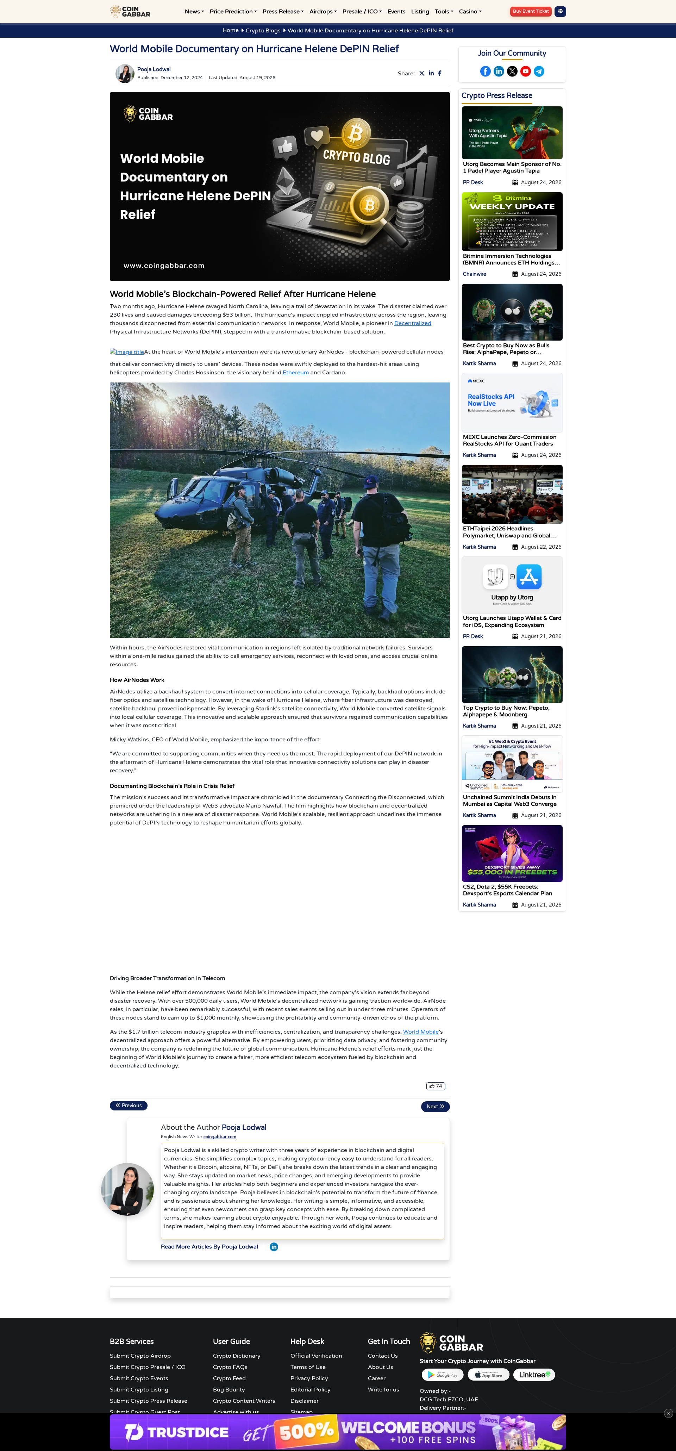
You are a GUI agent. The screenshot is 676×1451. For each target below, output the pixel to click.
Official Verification (316, 1355)
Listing (420, 11)
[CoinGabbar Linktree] (534, 1375)
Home (231, 30)
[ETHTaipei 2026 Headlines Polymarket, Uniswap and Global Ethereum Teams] (512, 494)
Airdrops (321, 11)
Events (397, 11)
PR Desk (473, 183)
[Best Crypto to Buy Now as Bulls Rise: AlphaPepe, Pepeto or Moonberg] (512, 311)
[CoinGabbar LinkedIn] (274, 1246)
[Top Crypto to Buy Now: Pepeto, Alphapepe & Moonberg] (512, 674)
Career (377, 1378)
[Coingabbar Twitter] (423, 73)
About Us (380, 1367)
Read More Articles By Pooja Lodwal (209, 1246)
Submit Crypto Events (139, 1378)
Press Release (281, 11)
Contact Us (383, 1355)
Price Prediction (231, 11)
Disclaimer (304, 1401)
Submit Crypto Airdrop (140, 1355)
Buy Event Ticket (531, 11)
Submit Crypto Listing (139, 1389)
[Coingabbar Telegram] (539, 71)
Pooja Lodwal (154, 69)
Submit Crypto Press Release (148, 1401)
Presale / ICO (360, 11)
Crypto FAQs (230, 1367)
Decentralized (412, 323)
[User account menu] (560, 11)
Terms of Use (308, 1367)
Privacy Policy (309, 1378)
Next (433, 1107)
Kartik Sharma (479, 364)
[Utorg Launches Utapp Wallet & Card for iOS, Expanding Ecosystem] (512, 584)
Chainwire (474, 274)
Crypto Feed (229, 1378)
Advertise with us (236, 1412)
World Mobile (421, 1031)
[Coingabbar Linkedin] (433, 73)
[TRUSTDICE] (338, 1432)
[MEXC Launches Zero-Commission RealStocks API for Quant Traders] (512, 402)
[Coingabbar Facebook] (441, 73)
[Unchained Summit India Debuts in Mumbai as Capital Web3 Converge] (512, 763)
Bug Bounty (229, 1389)
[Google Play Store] (442, 1375)
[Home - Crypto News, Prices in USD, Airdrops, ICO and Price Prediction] (132, 11)
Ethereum (296, 372)
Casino (468, 11)
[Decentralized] (127, 351)
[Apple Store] (488, 1375)
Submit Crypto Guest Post (145, 1412)
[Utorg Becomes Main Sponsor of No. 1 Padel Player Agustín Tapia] (512, 132)
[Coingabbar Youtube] (525, 71)
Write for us (383, 1389)
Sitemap (301, 1412)
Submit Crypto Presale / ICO (148, 1367)
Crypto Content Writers (244, 1401)
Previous (131, 1106)
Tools (442, 11)
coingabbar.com (220, 1136)
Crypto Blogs (263, 30)
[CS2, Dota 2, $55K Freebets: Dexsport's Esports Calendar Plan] (512, 853)
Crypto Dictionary (237, 1355)
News (192, 11)
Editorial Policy (310, 1389)
